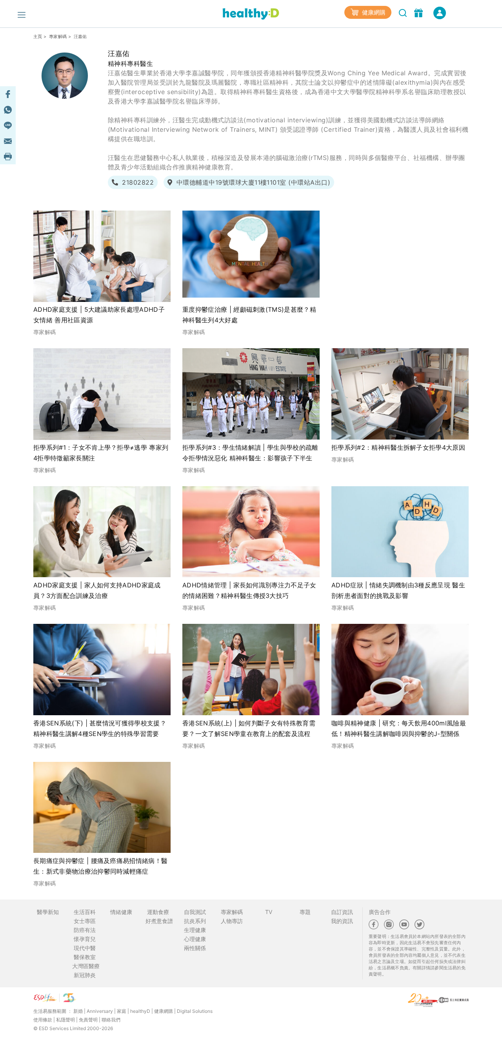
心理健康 (195, 939)
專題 (305, 912)
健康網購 (373, 12)
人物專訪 (232, 921)
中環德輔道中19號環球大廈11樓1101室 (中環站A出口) (253, 182)
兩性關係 (195, 948)
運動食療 (158, 912)
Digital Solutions (195, 1011)
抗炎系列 (195, 921)
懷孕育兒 (85, 939)
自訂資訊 (342, 912)
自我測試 (195, 912)
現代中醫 (85, 948)
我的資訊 (342, 921)
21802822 (138, 182)
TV (268, 912)
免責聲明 (88, 1020)
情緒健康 (121, 912)
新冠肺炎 (85, 975)
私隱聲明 (65, 1020)
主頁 (37, 36)
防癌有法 (85, 930)
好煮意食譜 (159, 921)
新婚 (78, 1011)
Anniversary (100, 1011)
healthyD (140, 1011)
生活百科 (85, 912)
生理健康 (195, 930)
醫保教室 (85, 957)
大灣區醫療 (86, 966)
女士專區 (85, 921)
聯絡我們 (111, 1020)
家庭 (121, 1011)
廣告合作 (380, 912)
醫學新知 (48, 912)
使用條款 (42, 1020)
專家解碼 (58, 36)
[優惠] (419, 12)
